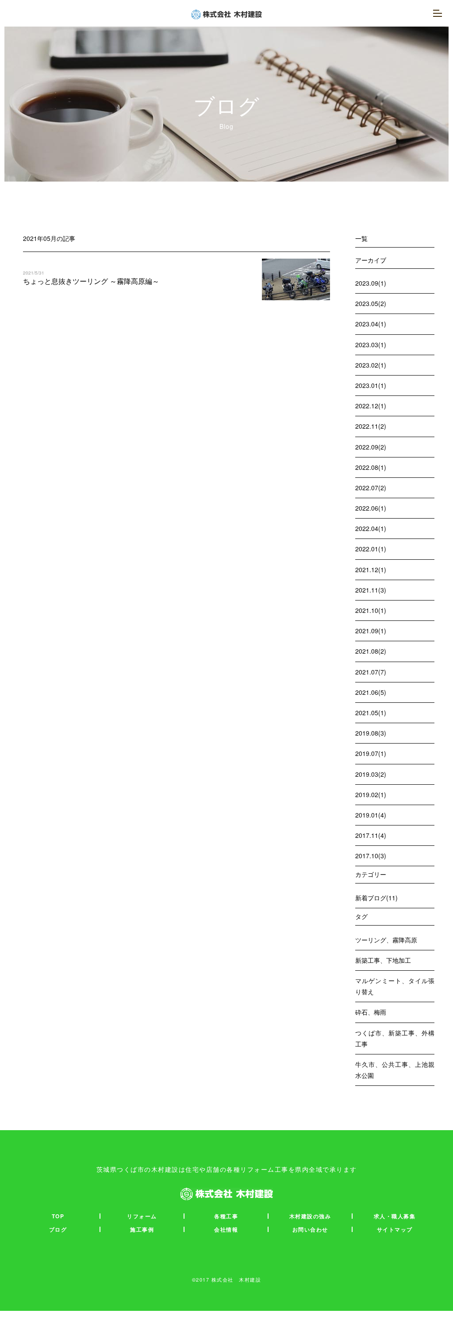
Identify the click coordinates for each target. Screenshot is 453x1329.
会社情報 (226, 1229)
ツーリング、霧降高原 (386, 939)
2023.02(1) (370, 364)
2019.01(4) (370, 814)
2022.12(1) (370, 405)
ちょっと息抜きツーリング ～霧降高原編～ (91, 281)
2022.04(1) (370, 528)
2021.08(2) (370, 651)
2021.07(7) (370, 671)
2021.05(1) (370, 712)
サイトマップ (395, 1229)
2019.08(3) (370, 732)
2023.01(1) (370, 385)
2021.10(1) (370, 610)
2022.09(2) (370, 446)
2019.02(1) (370, 794)
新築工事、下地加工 (383, 960)
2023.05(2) (370, 303)
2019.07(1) (370, 753)
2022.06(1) (370, 508)
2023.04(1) (370, 323)
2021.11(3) (370, 589)
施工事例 (142, 1229)
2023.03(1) (370, 344)
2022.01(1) (370, 548)
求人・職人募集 (395, 1216)
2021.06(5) (370, 692)
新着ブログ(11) (376, 897)
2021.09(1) (370, 630)
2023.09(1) (370, 283)
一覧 (361, 238)
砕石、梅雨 (370, 1011)
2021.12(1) (370, 569)
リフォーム (142, 1216)
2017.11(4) (370, 835)
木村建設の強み (310, 1216)
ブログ (58, 1229)
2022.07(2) (370, 487)
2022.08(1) (370, 467)
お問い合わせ (310, 1229)
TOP (58, 1216)
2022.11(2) (370, 426)
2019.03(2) (370, 774)
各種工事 (226, 1216)
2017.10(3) (370, 855)
